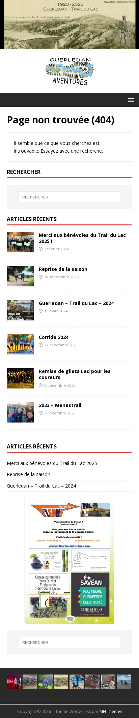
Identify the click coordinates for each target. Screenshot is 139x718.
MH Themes (111, 711)
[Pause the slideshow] (111, 561)
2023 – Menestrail (60, 405)
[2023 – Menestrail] (20, 418)
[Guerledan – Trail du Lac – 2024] (20, 316)
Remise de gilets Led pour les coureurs (75, 374)
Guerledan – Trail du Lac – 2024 (76, 303)
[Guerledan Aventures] (69, 45)
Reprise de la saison (63, 269)
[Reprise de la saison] (20, 282)
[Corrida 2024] (20, 350)
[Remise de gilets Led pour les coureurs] (20, 384)
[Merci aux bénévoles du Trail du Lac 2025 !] (20, 248)
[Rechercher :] (69, 197)
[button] (129, 99)
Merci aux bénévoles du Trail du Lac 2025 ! (82, 238)
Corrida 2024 (53, 337)
